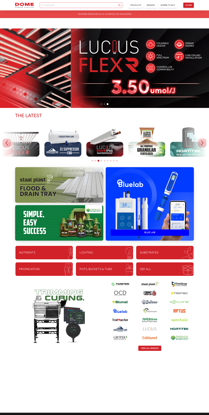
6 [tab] (107, 160)
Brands (151, 5)
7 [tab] (110, 160)
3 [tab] (107, 104)
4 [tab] (101, 160)
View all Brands (150, 348)
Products (135, 5)
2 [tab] (104, 104)
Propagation (29, 269)
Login (188, 5)
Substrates (149, 252)
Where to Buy (167, 5)
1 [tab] (101, 104)
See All (145, 269)
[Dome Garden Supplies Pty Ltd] (24, 5)
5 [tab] (104, 160)
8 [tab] (113, 160)
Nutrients (27, 252)
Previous (6, 143)
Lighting (86, 252)
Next (202, 143)
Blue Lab (149, 232)
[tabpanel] (104, 68)
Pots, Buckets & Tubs (96, 269)
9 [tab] (116, 160)
